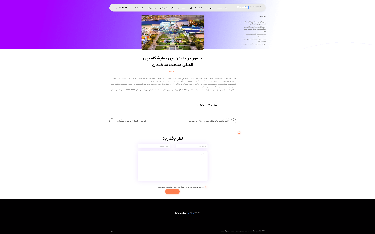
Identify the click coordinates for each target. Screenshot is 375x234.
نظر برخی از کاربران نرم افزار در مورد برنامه (254, 44)
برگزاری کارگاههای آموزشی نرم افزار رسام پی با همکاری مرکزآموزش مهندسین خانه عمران (255, 29)
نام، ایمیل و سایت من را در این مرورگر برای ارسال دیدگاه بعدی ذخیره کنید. (181, 187)
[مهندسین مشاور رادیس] (249, 7)
